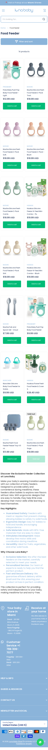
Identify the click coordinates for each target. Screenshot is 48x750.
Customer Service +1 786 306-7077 (13, 647)
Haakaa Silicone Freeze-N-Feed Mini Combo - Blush (34, 271)
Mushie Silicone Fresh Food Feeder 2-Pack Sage (35, 446)
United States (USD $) (15, 725)
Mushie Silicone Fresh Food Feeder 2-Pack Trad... (35, 93)
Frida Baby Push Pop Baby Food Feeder (35, 328)
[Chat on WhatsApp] (40, 742)
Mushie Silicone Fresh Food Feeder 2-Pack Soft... (11, 152)
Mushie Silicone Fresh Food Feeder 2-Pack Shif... (11, 271)
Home (3, 28)
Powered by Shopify (24, 743)
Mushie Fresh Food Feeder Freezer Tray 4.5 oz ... (12, 446)
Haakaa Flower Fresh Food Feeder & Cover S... (35, 386)
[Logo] (24, 11)
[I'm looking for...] (43, 19)
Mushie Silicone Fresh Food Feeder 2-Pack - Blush (35, 152)
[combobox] (24, 19)
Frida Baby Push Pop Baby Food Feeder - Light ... (11, 93)
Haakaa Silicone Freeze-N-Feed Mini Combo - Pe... (34, 211)
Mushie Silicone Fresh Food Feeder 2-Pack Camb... (11, 211)
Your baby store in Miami (14, 611)
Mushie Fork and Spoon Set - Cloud (10, 328)
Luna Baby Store (15, 741)
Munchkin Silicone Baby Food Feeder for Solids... (11, 386)
